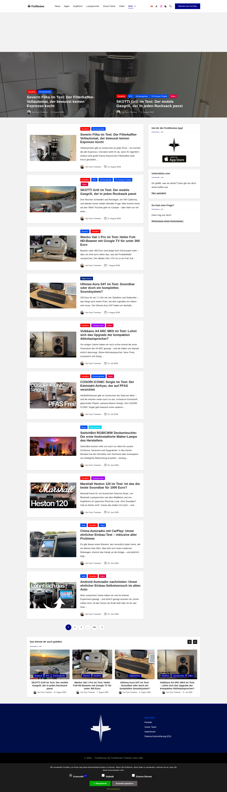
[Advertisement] (113, 32)
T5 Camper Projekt (159, 96)
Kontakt (148, 722)
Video (173, 96)
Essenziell (78, 776)
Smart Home (95, 427)
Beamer (85, 231)
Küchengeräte (45, 92)
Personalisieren (113, 789)
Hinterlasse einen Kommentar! (168, 221)
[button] (187, 6)
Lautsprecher (98, 325)
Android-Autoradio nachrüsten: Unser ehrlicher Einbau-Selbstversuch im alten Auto (110, 585)
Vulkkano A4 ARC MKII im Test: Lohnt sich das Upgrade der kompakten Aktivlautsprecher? (108, 334)
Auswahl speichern (124, 783)
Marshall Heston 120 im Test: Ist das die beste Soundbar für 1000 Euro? (110, 485)
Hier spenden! (159, 193)
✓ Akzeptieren (100, 783)
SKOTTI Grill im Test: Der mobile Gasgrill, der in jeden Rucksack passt (108, 192)
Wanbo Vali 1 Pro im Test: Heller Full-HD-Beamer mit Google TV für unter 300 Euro (110, 240)
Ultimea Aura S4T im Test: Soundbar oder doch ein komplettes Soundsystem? (107, 287)
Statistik (110, 776)
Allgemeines (87, 278)
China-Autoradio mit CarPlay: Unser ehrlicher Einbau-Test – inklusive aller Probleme (108, 534)
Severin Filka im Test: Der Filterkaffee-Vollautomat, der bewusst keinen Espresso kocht (60, 101)
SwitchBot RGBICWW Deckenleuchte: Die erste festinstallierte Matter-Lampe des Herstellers (108, 436)
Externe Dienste (144, 776)
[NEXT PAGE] (102, 627)
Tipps (102, 525)
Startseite (150, 717)
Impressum (150, 731)
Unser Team (150, 727)
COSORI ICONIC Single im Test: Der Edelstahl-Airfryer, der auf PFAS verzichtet (107, 385)
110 (94, 627)
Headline (31, 92)
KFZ (130, 96)
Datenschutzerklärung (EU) (158, 736)
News (84, 427)
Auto (83, 525)
